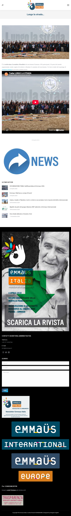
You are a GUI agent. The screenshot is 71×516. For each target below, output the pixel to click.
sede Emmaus (11, 490)
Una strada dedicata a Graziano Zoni (21, 214)
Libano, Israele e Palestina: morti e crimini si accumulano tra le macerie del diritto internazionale (39, 200)
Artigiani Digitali (7, 69)
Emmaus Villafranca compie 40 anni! (21, 193)
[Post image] (5, 187)
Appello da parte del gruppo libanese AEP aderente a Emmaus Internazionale (33, 207)
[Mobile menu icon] (68, 5)
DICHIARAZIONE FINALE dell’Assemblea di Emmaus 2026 (27, 186)
